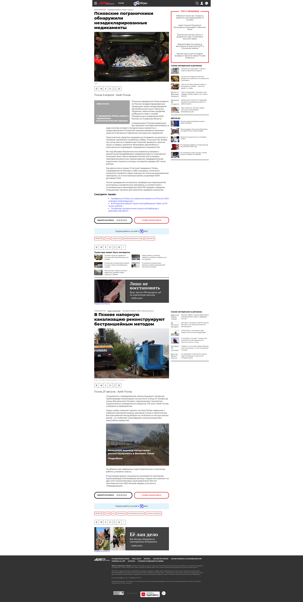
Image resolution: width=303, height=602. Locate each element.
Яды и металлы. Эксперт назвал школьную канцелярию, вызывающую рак (192, 110)
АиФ (96, 83)
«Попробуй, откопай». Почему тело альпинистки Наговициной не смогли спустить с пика (194, 340)
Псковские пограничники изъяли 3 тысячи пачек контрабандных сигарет (116, 265)
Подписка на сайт (118, 561)
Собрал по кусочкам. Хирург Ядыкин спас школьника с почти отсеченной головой (195, 348)
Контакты (131, 561)
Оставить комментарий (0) (151, 220)
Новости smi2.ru (102, 304)
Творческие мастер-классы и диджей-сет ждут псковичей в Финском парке (190, 37)
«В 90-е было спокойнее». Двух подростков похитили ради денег (193, 331)
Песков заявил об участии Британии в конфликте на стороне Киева (193, 130)
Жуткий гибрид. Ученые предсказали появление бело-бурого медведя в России (195, 317)
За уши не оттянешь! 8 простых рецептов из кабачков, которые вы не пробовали (195, 78)
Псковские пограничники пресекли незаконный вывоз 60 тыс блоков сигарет (153, 265)
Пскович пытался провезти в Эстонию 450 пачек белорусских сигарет (116, 257)
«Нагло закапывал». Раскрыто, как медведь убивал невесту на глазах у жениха (194, 94)
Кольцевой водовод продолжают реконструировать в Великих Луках (131, 452)
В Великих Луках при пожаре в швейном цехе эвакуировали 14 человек (190, 18)
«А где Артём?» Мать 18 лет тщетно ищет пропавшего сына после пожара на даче (194, 356)
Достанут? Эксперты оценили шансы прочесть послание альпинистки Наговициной (195, 324)
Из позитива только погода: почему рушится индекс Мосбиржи (193, 153)
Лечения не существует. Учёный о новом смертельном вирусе (193, 70)
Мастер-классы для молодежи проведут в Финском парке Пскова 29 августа (189, 56)
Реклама (147, 559)
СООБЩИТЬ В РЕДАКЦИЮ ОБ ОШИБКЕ (151, 561)
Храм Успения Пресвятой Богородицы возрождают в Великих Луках (190, 27)
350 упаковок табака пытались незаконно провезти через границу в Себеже (115, 272)
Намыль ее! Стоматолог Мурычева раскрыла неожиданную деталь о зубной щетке (194, 102)
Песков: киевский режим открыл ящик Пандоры (192, 122)
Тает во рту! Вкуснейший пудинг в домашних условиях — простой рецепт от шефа (193, 86)
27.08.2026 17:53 (99, 311)
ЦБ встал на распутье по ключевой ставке (193, 138)
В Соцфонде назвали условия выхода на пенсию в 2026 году (194, 145)
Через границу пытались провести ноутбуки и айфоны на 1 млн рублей (154, 257)
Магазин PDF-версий (160, 559)
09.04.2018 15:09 (100, 10)
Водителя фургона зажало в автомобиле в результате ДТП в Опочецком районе (190, 46)
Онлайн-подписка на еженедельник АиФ (186, 559)
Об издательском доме (120, 559)
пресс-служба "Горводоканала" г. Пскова (109, 380)
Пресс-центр (136, 559)
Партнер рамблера (132, 593)
